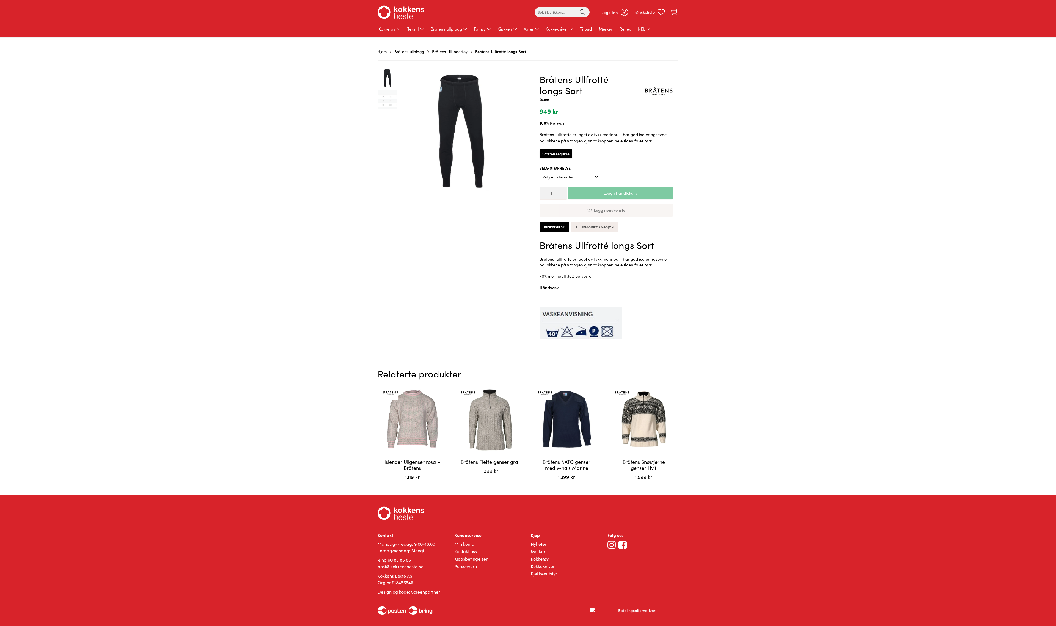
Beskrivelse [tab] (554, 227)
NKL (641, 29)
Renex (625, 29)
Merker (605, 29)
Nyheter (538, 544)
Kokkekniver (557, 29)
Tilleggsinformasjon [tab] (595, 227)
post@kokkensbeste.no (401, 566)
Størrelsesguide (556, 153)
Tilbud (586, 29)
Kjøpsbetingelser (471, 559)
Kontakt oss (465, 551)
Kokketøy (386, 29)
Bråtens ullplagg (446, 29)
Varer (529, 29)
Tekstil (413, 29)
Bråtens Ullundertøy (450, 51)
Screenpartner (425, 592)
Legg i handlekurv (620, 193)
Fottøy (480, 29)
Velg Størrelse (555, 168)
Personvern (465, 566)
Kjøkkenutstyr (544, 574)
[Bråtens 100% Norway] (659, 92)
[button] (606, 210)
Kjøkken (504, 29)
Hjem (382, 51)
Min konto (464, 544)
